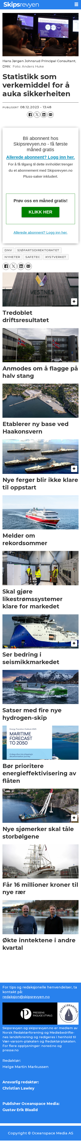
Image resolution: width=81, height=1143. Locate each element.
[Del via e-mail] (50, 114)
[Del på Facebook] (30, 114)
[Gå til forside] (36, 5)
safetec (32, 257)
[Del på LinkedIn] (43, 114)
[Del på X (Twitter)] (37, 114)
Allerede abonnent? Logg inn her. (40, 157)
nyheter (12, 257)
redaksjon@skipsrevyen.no (26, 997)
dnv (8, 250)
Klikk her (40, 212)
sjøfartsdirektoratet (38, 250)
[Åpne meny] (76, 4)
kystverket (55, 257)
